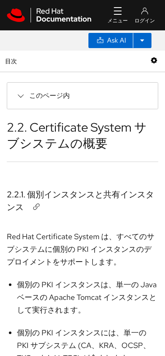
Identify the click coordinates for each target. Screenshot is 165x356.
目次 (12, 61)
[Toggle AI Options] (142, 40)
